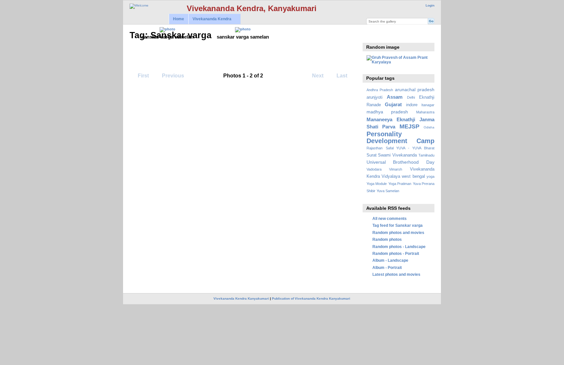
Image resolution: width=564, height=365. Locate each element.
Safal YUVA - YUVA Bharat (410, 148)
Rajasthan (375, 148)
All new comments (389, 218)
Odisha (429, 127)
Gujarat (393, 104)
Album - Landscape (390, 260)
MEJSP (409, 126)
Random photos (387, 239)
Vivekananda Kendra (209, 19)
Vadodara (374, 169)
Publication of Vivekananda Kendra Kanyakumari (311, 298)
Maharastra (425, 112)
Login (430, 5)
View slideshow (370, 34)
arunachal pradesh (414, 89)
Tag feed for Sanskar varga (397, 225)
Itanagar (427, 105)
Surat (372, 155)
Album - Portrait (387, 267)
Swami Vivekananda (397, 155)
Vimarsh (395, 169)
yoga (430, 176)
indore (411, 105)
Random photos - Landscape (399, 246)
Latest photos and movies (396, 274)
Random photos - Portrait (395, 253)
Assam (394, 97)
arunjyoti (375, 97)
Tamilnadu (426, 155)
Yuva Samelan (388, 191)
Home (178, 19)
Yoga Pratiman (399, 184)
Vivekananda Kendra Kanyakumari (241, 298)
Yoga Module (377, 184)
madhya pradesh (387, 111)
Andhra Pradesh (380, 90)
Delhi (411, 97)
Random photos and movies (398, 232)
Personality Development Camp (400, 137)
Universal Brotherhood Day (400, 162)
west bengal (413, 176)
